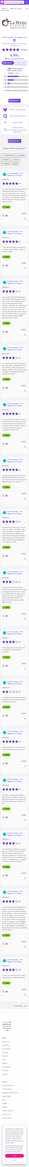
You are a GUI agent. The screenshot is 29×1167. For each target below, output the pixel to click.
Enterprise (4, 1074)
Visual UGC (5, 1056)
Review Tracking (6, 1067)
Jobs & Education (6, 43)
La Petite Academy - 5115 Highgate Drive (14, 37)
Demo (3, 1100)
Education (13, 43)
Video (3, 1059)
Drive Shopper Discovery (8, 1085)
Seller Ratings (5, 1045)
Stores (2, 4)
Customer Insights (7, 1118)
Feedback (4, 1063)
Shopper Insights (6, 1096)
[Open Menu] (27, 2)
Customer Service (6, 1114)
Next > (25, 1006)
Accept (14, 1155)
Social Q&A (5, 1052)
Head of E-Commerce (7, 1110)
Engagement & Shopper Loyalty (10, 1092)
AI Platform (5, 1070)
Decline (14, 1160)
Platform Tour (5, 1041)
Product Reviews (6, 1049)
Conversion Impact (7, 1089)
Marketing (4, 1107)
